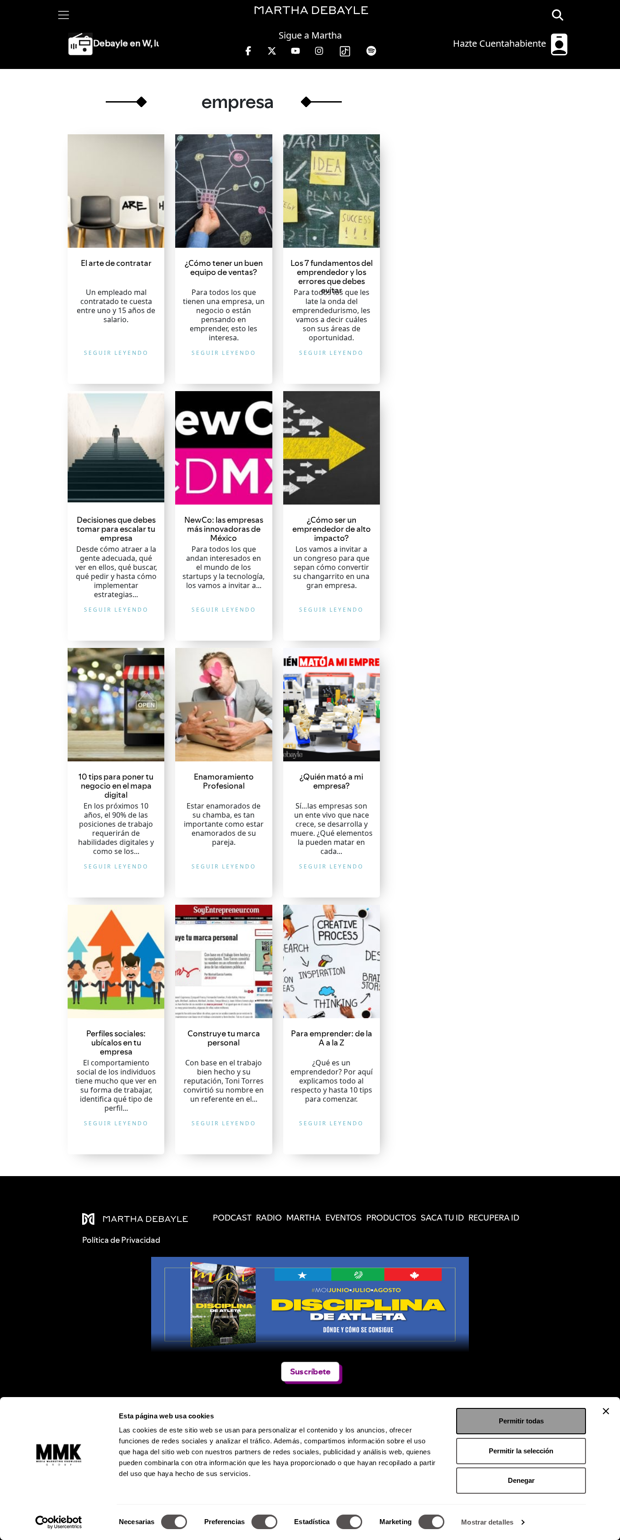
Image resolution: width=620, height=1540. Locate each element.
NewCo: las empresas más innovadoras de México (223, 529)
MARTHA (303, 1217)
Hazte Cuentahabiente (500, 43)
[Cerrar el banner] (606, 1411)
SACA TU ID (442, 1217)
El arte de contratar (116, 263)
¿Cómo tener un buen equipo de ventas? (224, 267)
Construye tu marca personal (223, 1038)
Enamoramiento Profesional (224, 781)
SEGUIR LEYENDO (116, 353)
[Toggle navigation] (63, 15)
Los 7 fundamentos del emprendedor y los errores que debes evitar (331, 276)
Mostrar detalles (487, 1522)
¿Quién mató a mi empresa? (331, 781)
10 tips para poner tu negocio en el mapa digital (116, 785)
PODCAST (232, 1217)
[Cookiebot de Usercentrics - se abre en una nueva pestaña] (58, 1522)
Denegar (521, 1480)
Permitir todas (521, 1421)
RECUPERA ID (493, 1217)
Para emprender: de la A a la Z (331, 1038)
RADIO (269, 1217)
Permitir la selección (521, 1451)
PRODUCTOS (391, 1217)
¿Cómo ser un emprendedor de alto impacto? (331, 529)
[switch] (264, 1522)
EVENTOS (343, 1217)
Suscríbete (310, 1371)
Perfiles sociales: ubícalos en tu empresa (116, 1042)
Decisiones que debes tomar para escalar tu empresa (116, 529)
